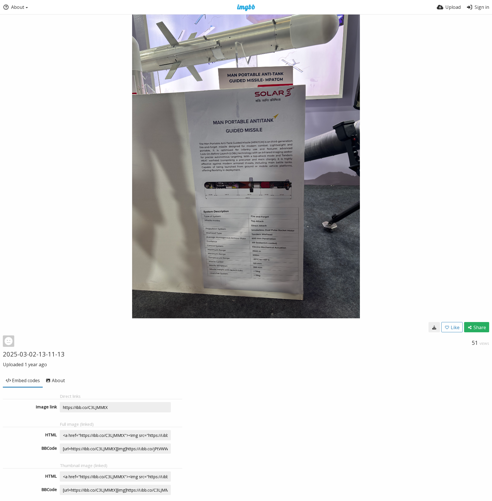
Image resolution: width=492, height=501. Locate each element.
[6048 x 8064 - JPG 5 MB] (434, 327)
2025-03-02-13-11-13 (34, 354)
